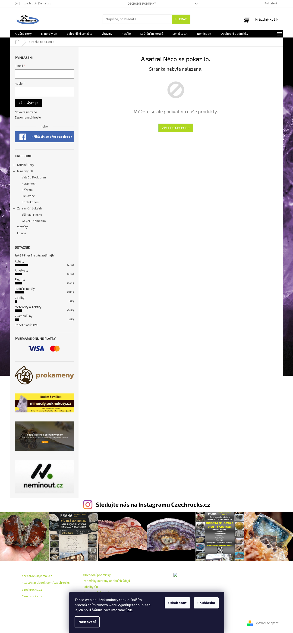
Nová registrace (26, 112)
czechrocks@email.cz (37, 576)
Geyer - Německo (34, 221)
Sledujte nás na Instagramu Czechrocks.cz (153, 504)
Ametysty (21, 270)
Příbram (27, 190)
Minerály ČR (25, 171)
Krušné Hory (25, 165)
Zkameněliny (23, 316)
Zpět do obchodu (175, 128)
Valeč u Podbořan (34, 177)
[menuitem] (23, 33)
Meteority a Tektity (28, 307)
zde (130, 610)
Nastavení (87, 621)
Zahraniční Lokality (30, 208)
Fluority (20, 279)
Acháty (19, 261)
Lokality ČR (90, 587)
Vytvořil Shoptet (267, 623)
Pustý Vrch (29, 183)
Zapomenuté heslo (28, 117)
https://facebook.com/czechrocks (46, 582)
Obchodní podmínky (142, 4)
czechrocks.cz (32, 589)
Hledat (181, 19)
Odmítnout (177, 602)
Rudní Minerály (25, 289)
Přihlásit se (28, 103)
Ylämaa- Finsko (32, 214)
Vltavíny (22, 227)
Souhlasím (206, 602)
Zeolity (20, 298)
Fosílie (21, 233)
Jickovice (28, 196)
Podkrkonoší (30, 202)
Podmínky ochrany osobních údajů (106, 581)
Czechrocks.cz (32, 596)
